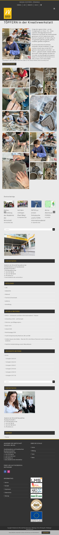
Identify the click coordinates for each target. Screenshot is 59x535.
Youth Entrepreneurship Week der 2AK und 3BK (17, 335)
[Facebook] (5, 471)
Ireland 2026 (8, 329)
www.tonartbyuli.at (43, 60)
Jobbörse (7, 301)
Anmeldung (8, 304)
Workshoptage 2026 (10, 332)
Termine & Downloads (11, 297)
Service (7, 482)
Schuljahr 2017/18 (11, 375)
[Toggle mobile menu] (54, 8)
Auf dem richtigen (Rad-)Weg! (22, 212)
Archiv (6, 355)
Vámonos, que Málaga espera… (13, 322)
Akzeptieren (46, 532)
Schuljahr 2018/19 (11, 372)
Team (33, 454)
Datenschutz (8, 492)
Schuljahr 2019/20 (11, 368)
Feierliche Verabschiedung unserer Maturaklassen (18, 344)
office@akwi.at (36, 2)
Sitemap (7, 496)
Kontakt (7, 486)
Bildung (34, 450)
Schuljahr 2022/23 (11, 362)
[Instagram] (8, 471)
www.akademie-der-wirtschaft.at (13, 277)
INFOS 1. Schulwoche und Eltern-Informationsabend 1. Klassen (21, 315)
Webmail (7, 294)
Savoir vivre (8, 325)
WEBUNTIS (8, 291)
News (33, 457)
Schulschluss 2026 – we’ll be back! (14, 319)
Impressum (8, 489)
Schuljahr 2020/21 (11, 365)
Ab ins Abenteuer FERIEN (49, 212)
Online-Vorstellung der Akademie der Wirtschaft (9, 215)
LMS (6, 287)
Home (33, 447)
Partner (7, 437)
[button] (5, 212)
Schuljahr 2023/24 (11, 358)
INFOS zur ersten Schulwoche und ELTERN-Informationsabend (38, 215)
